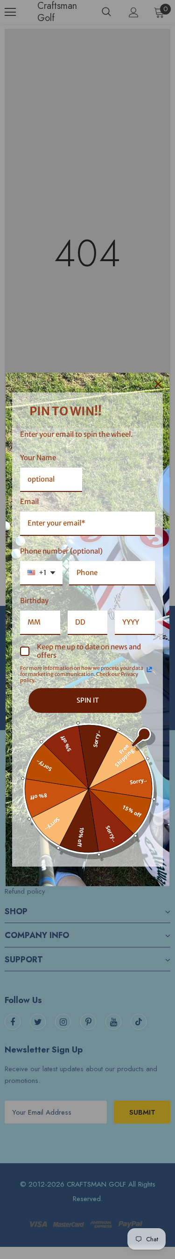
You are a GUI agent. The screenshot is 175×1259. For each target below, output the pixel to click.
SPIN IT (88, 700)
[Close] (158, 384)
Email (29, 501)
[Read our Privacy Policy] (149, 669)
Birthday (34, 600)
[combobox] (41, 573)
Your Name (38, 457)
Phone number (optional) (61, 551)
